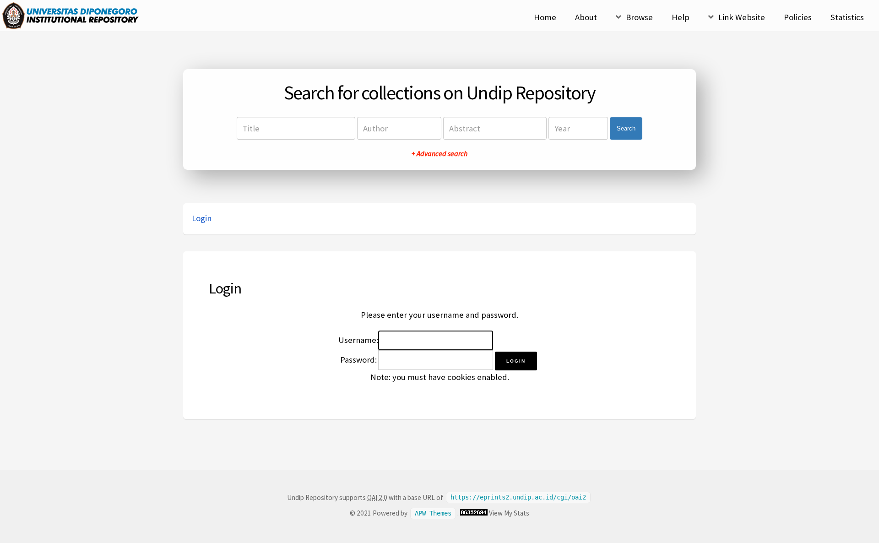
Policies (798, 17)
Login (202, 218)
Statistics (847, 17)
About (586, 17)
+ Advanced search (439, 153)
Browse (639, 17)
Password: (358, 359)
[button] (516, 361)
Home (545, 17)
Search (626, 128)
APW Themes (433, 513)
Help (680, 17)
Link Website (741, 17)
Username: (358, 340)
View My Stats (509, 513)
